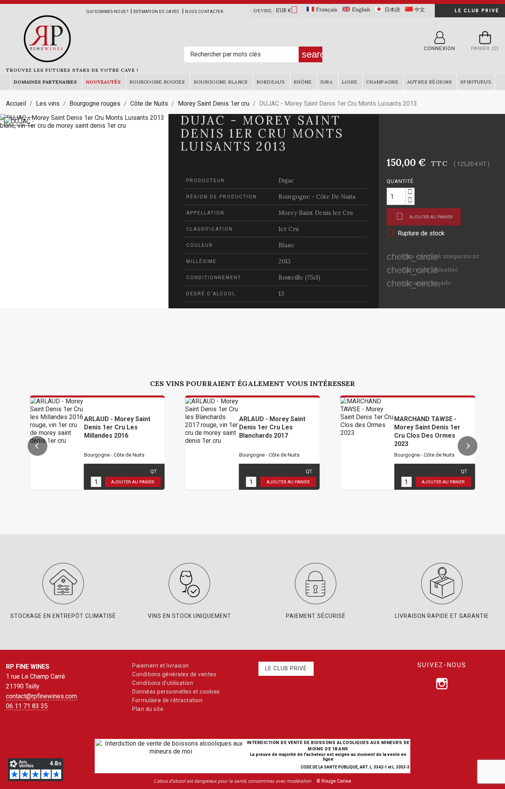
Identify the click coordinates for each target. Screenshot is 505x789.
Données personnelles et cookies (176, 691)
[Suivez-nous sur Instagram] (442, 684)
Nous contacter (204, 11)
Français (326, 9)
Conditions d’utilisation (162, 683)
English (361, 9)
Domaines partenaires (45, 82)
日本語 (392, 9)
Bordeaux (270, 82)
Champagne (382, 82)
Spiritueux (475, 82)
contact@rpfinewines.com (41, 696)
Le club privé (476, 10)
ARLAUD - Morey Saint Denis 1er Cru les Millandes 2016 (117, 427)
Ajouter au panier (424, 216)
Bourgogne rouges (157, 82)
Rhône (303, 82)
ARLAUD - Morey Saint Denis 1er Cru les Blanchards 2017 (272, 427)
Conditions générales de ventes (174, 674)
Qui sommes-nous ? (107, 11)
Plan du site (147, 709)
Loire (350, 82)
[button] (37, 446)
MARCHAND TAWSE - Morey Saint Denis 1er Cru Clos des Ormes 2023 (427, 431)
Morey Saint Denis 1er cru (316, 212)
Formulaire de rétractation (167, 700)
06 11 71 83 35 (27, 706)
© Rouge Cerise (333, 781)
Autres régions (429, 82)
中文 (420, 9)
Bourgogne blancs (221, 82)
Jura (326, 82)
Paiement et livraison (160, 665)
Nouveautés (103, 82)
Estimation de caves (156, 11)
